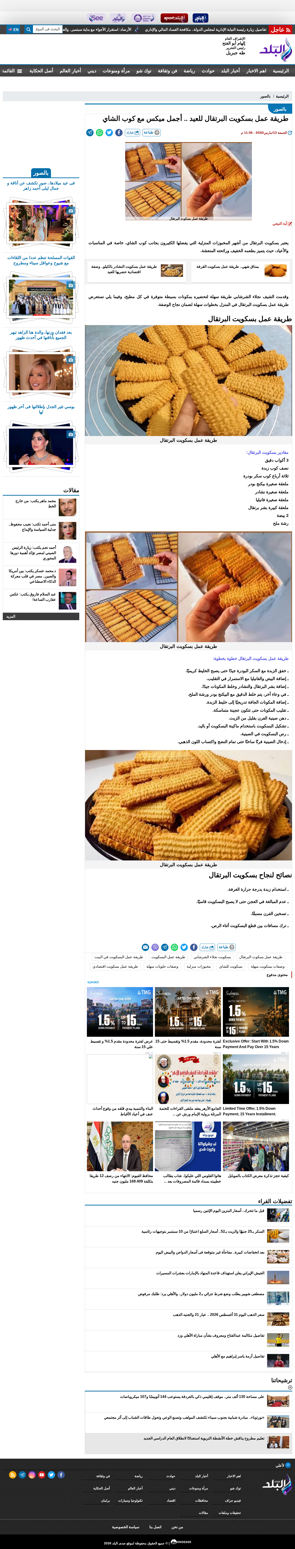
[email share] (90, 132)
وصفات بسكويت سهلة (268, 966)
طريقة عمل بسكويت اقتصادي (115, 966)
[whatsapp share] (99, 132)
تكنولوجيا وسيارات (130, 1500)
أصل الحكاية (41, 70)
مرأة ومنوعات (116, 70)
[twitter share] (109, 132)
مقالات (203, 1513)
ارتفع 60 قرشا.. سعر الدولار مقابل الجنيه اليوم (69, 29)
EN (15, 30)
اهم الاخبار (256, 70)
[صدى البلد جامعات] (143, 18)
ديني (92, 70)
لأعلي (280, 1465)
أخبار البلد (230, 70)
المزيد (10, 616)
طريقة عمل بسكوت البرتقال (261, 957)
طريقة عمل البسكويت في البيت (118, 957)
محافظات (201, 1500)
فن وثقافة (167, 70)
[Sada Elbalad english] (96, 18)
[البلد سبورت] (174, 18)
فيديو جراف (233, 1500)
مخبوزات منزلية (199, 966)
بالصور (265, 96)
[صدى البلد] (275, 49)
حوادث (208, 70)
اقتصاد (171, 1500)
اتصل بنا (155, 1527)
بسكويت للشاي (230, 966)
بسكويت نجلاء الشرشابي (212, 957)
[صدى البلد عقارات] (118, 18)
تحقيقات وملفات (230, 1513)
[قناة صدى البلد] (201, 18)
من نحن (177, 1527)
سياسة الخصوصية (125, 1527)
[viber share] (155, 947)
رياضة (189, 70)
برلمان (105, 1500)
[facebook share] (119, 132)
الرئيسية (281, 70)
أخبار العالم (70, 70)
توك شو (143, 70)
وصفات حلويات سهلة (162, 966)
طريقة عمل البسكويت (168, 957)
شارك (130, 132)
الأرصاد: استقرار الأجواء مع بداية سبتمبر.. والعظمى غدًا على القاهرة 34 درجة (175, 29)
